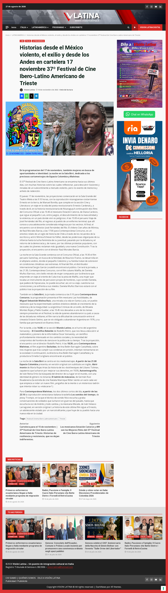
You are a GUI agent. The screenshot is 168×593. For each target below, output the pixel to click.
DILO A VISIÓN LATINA (49, 577)
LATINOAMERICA (39, 27)
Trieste (62, 419)
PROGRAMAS (58, 27)
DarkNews (101, 586)
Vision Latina (29, 90)
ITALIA (23, 27)
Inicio (13, 27)
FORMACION (12, 484)
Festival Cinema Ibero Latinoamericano (42, 419)
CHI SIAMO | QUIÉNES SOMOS (21, 577)
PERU (67, 484)
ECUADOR (11, 481)
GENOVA (51, 537)
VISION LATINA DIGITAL (150, 27)
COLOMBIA (85, 484)
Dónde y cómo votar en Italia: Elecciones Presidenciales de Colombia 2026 (96, 475)
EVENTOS (91, 537)
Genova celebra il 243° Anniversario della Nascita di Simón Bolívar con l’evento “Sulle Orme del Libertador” (104, 528)
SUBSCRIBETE (76, 27)
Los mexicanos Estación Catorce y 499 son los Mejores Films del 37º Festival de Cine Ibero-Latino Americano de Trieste (80, 430)
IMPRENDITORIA (50, 484)
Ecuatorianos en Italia (26, 481)
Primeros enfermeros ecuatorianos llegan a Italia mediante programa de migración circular (23, 475)
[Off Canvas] (7, 27)
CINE (22, 41)
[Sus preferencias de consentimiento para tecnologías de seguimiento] (163, 588)
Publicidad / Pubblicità (16, 581)
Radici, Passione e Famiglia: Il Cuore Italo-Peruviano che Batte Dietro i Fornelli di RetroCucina (59, 475)
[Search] (128, 27)
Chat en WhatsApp (142, 114)
